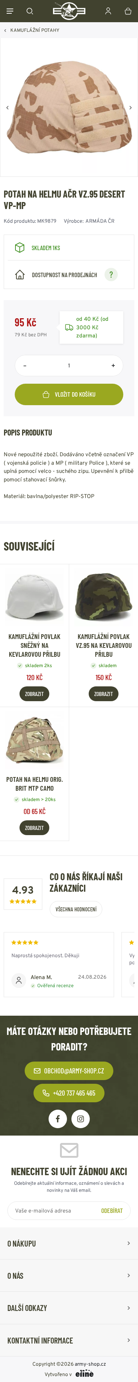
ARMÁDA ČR (99, 220)
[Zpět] (7, 107)
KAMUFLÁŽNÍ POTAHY (34, 30)
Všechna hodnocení (76, 909)
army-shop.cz (90, 1364)
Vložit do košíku (75, 394)
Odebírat (112, 1210)
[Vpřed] (130, 107)
